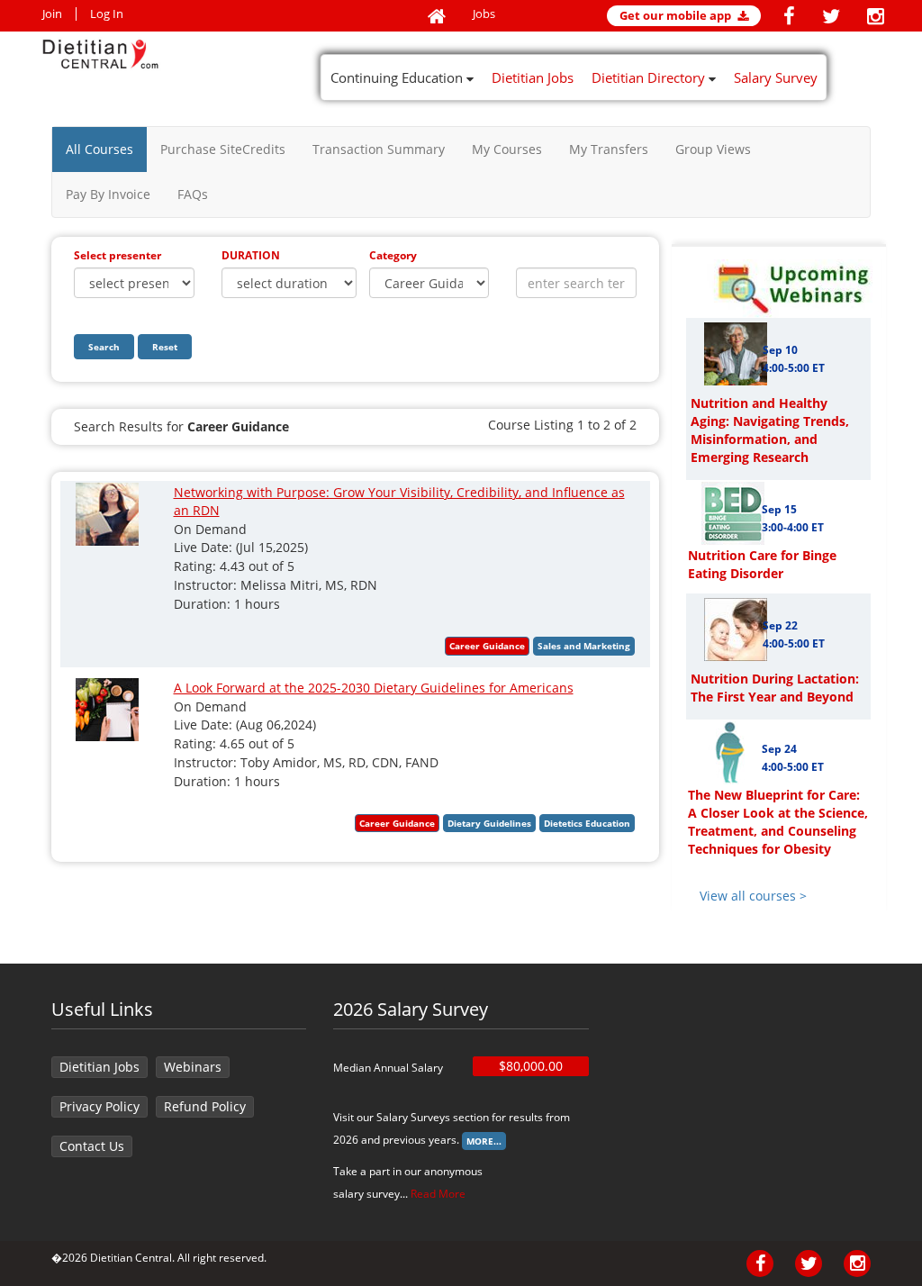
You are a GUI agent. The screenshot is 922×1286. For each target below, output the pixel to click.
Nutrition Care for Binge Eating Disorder (762, 564)
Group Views (713, 149)
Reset (164, 346)
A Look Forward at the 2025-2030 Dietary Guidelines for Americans (374, 687)
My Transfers (608, 149)
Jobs (484, 14)
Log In (106, 14)
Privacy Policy (99, 1106)
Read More (438, 1193)
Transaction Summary (378, 149)
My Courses (507, 149)
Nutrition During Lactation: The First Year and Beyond (775, 687)
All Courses (99, 149)
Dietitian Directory (650, 77)
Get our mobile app (676, 15)
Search (104, 346)
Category (393, 255)
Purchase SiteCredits (222, 149)
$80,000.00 (531, 1065)
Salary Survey (776, 77)
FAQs (192, 194)
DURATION (250, 255)
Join (52, 14)
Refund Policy (205, 1106)
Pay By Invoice (108, 194)
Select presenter (117, 255)
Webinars (192, 1066)
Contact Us (91, 1146)
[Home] (436, 17)
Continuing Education (398, 77)
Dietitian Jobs (533, 77)
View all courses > (753, 895)
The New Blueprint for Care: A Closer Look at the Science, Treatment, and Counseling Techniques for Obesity (778, 821)
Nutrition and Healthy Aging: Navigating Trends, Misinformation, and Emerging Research (770, 430)
